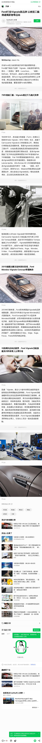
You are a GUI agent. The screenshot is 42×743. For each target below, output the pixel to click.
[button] (5, 741)
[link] (11, 741)
